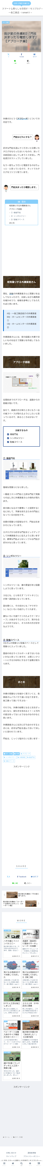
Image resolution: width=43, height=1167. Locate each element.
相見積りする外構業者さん (20, 206)
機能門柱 (32, 757)
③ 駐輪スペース (17, 219)
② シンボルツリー (18, 216)
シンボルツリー (11, 757)
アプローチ (26, 753)
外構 (17, 753)
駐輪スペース (10, 761)
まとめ (12, 223)
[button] (28, 62)
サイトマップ (11, 1156)
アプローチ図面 (15, 209)
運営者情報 (32, 1153)
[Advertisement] (21, 90)
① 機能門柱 (16, 212)
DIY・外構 (9, 753)
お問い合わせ (11, 1153)
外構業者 (22, 757)
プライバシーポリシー (31, 1156)
